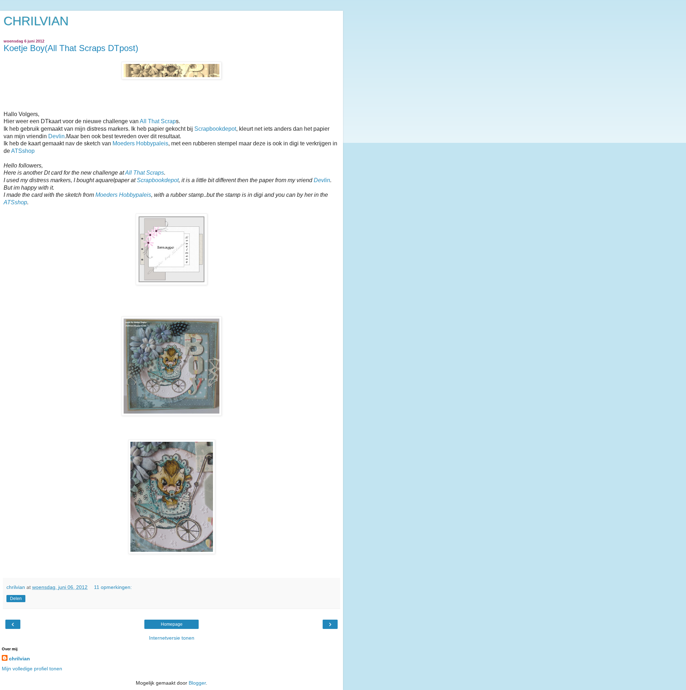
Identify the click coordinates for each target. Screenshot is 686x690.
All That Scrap (158, 121)
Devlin (56, 136)
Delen (16, 598)
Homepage (172, 624)
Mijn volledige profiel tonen (32, 668)
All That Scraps (144, 173)
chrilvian (19, 658)
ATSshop (23, 151)
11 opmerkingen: (113, 587)
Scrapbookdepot (215, 129)
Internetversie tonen (171, 638)
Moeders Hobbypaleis (140, 143)
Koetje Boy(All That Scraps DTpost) (71, 48)
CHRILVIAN (36, 21)
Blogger (197, 683)
